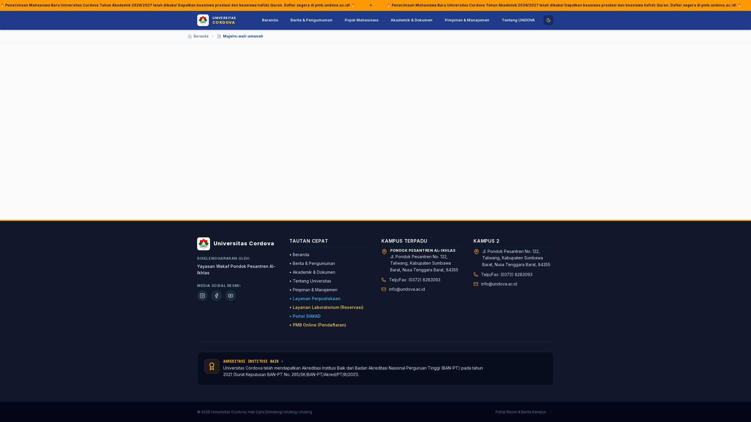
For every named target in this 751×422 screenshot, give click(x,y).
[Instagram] (202, 295)
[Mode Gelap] (548, 20)
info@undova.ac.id (407, 289)
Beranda (270, 20)
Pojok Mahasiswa (361, 20)
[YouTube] (230, 295)
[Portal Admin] (551, 412)
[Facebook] (216, 295)
